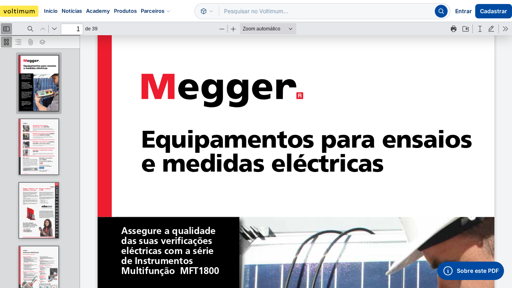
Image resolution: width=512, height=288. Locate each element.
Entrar (463, 11)
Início (51, 11)
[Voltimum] (19, 11)
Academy (98, 11)
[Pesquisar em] (206, 11)
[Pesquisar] (441, 11)
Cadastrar (493, 11)
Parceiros (152, 11)
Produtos (125, 11)
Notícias (72, 11)
